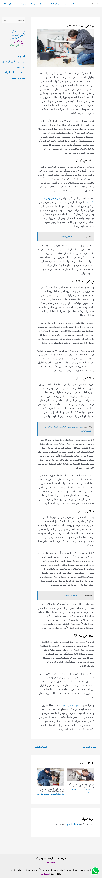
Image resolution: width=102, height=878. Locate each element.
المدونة (10, 3)
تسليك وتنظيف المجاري (75, 789)
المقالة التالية (39, 746)
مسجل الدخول (73, 824)
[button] (5, 3)
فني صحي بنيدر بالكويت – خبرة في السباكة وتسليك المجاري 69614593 (52, 790)
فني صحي (69, 3)
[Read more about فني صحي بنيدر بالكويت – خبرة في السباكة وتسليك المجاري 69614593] (50, 776)
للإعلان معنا (36, 3)
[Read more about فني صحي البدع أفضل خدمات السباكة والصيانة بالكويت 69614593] (80, 774)
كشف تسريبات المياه (15, 72)
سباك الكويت (53, 3)
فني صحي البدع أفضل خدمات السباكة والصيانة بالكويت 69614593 (81, 785)
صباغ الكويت (19, 42)
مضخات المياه (18, 77)
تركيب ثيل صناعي (17, 45)
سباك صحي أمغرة (70, 705)
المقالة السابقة (91, 746)
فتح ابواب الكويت (17, 31)
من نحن (22, 3)
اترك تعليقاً (91, 789)
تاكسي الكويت (18, 35)
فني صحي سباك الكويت (94, 3)
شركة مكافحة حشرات (16, 38)
